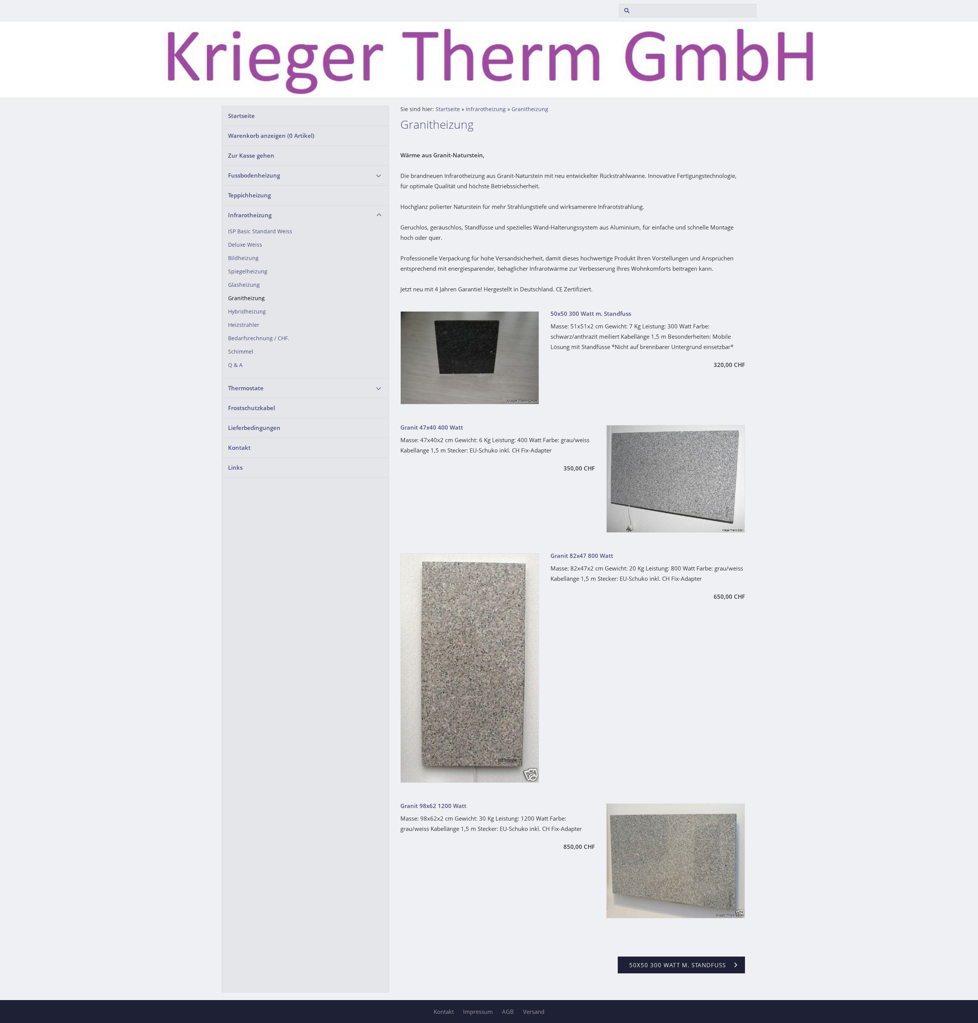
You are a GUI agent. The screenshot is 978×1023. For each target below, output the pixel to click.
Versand (533, 1011)
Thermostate (246, 388)
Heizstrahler (243, 325)
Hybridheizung (247, 311)
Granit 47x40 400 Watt (431, 427)
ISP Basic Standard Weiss (260, 231)
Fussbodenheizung (254, 175)
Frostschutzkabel (251, 408)
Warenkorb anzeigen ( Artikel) (271, 135)
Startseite (241, 116)
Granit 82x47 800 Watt (582, 555)
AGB (508, 1011)
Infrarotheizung (250, 215)
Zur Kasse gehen (251, 155)
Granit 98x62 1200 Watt (433, 806)
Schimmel (240, 351)
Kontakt (239, 447)
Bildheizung (243, 258)
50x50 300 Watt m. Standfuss (591, 313)
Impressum (478, 1011)
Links (235, 467)
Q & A (235, 365)
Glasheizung (244, 284)
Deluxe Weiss (245, 244)
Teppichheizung (249, 195)
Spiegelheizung (247, 271)
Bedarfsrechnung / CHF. (258, 338)
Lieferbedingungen (254, 428)
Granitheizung (246, 298)
